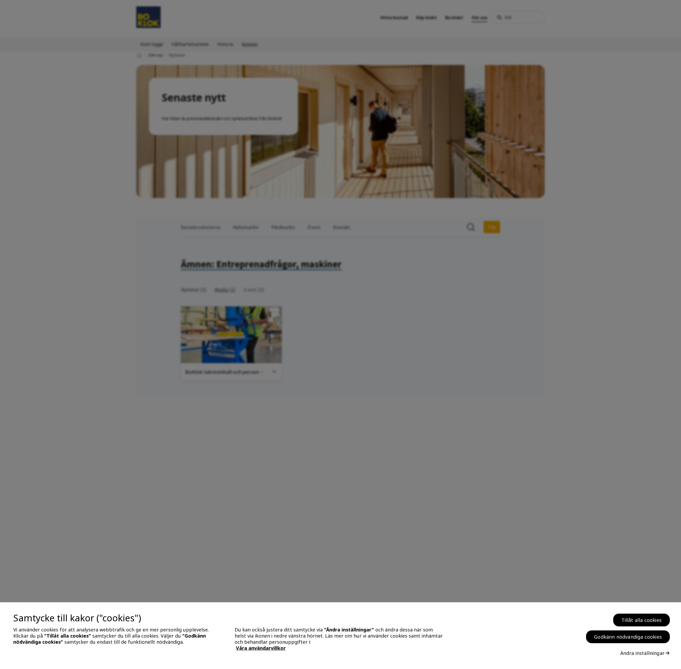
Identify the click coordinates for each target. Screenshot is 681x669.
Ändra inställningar (642, 653)
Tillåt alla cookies (641, 620)
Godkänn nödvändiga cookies (628, 637)
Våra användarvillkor (261, 648)
